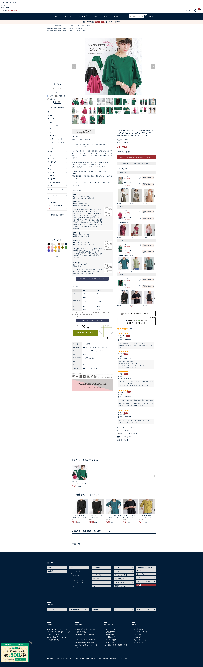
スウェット (54, 132)
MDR (116, 609)
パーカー (53, 135)
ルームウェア (52, 202)
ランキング (82, 16)
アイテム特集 (119, 582)
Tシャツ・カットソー (80, 25)
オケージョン (52, 195)
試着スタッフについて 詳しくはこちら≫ (92, 278)
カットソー (54, 125)
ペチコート (52, 158)
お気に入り (138, 637)
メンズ (50, 198)
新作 (95, 16)
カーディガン (52, 162)
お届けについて (111, 632)
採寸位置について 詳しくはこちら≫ (92, 320)
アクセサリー (52, 179)
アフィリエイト (124, 658)
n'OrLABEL (78, 28)
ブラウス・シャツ (56, 139)
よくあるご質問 (111, 640)
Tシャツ (53, 122)
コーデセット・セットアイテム (57, 190)
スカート (51, 169)
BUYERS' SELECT (143, 609)
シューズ (51, 175)
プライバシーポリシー (82, 658)
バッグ (50, 186)
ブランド (71, 28)
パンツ (50, 165)
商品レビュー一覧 (140, 640)
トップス (71, 25)
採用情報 (114, 658)
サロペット (52, 172)
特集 (105, 16)
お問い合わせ (110, 642)
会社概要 (51, 658)
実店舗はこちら (139, 642)
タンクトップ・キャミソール (58, 144)
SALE (70, 30)
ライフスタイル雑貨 (55, 205)
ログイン (187, 10)
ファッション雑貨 (54, 182)
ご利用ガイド (86, 645)
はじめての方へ (111, 629)
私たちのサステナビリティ (100, 658)
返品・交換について (113, 634)
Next (153, 66)
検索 (145, 16)
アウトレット (76, 30)
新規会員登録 (138, 629)
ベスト (52, 148)
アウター (51, 152)
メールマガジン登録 (141, 632)
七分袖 (88, 25)
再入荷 (50, 115)
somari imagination (78, 609)
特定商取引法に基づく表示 (65, 658)
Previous (74, 66)
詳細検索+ (152, 16)
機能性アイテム (120, 586)
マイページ (138, 634)
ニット (52, 129)
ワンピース (52, 155)
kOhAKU (96, 609)
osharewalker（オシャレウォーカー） (57, 25)
